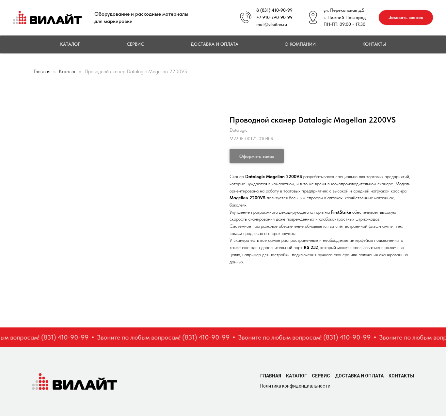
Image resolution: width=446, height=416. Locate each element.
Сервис (135, 44)
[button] (406, 17)
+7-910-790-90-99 (274, 17)
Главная (42, 71)
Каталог (70, 44)
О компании (300, 44)
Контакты (374, 44)
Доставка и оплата (214, 44)
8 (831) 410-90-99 (274, 10)
